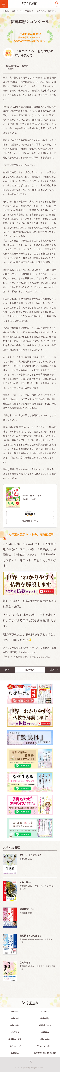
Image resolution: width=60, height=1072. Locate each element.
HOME (6, 11)
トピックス (45, 1011)
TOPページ (15, 1011)
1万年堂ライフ (45, 1025)
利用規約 (15, 1053)
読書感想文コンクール (30, 22)
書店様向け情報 (14, 1039)
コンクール (17, 11)
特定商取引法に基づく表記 (45, 1053)
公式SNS (15, 1032)
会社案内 (45, 1032)
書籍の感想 (15, 1025)
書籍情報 (15, 1018)
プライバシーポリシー (45, 1046)
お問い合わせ (45, 1039)
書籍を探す (45, 1018)
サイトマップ (14, 1046)
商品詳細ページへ (30, 521)
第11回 (28, 11)
